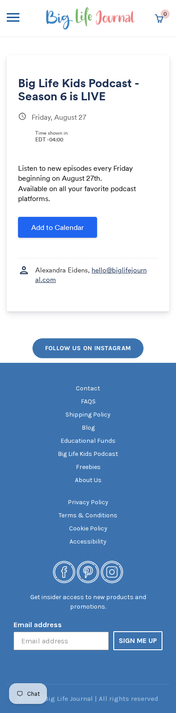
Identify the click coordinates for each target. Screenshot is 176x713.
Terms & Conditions (88, 515)
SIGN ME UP (138, 640)
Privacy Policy (88, 502)
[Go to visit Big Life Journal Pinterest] (88, 572)
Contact (88, 388)
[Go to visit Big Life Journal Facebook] (64, 572)
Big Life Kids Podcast (88, 454)
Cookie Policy (88, 528)
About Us (88, 480)
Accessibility (88, 541)
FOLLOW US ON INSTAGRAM (88, 348)
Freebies (88, 467)
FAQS (88, 401)
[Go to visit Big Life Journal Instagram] (112, 572)
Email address (38, 624)
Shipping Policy (88, 414)
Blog (88, 428)
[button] (24, 18)
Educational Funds (88, 441)
